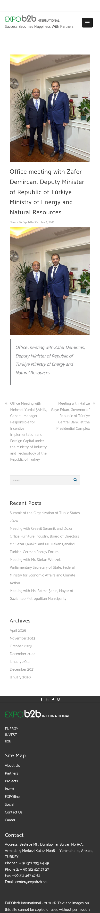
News (13, 222)
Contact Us (14, 812)
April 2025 (18, 630)
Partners (11, 773)
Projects (11, 781)
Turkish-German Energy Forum (34, 552)
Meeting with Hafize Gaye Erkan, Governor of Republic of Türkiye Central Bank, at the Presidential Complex (70, 416)
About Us (12, 765)
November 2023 (22, 638)
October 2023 (21, 646)
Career (10, 820)
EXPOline (12, 797)
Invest (9, 789)
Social (9, 804)
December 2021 (22, 669)
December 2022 (22, 654)
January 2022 (20, 661)
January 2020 (20, 677)
